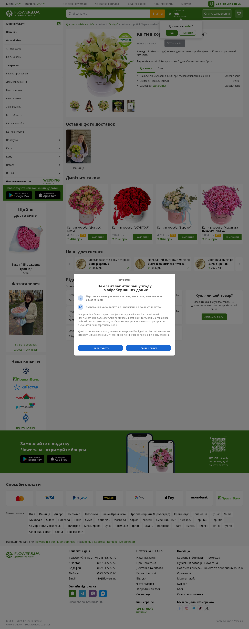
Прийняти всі (148, 348)
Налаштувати (100, 348)
